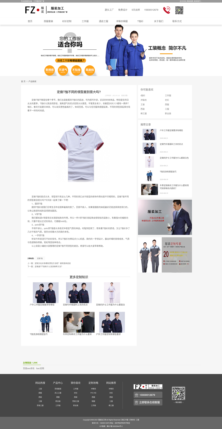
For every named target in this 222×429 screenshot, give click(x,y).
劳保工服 (40, 405)
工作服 (85, 21)
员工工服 (58, 393)
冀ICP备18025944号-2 (115, 426)
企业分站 (183, 1)
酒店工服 (103, 21)
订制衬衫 (132, 420)
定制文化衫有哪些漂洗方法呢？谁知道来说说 (53, 263)
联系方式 (177, 21)
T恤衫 (140, 21)
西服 (167, 104)
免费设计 (122, 9)
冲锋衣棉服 (122, 21)
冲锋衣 (144, 100)
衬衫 (167, 100)
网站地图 (190, 1)
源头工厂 (109, 9)
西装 (143, 109)
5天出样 (136, 9)
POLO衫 (93, 393)
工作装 (58, 405)
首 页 (23, 81)
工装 (143, 104)
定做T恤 (40, 258)
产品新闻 (32, 81)
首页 (30, 21)
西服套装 (48, 21)
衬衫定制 (66, 21)
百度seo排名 (29, 368)
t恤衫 (143, 95)
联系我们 (197, 1)
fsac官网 (40, 368)
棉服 (58, 397)
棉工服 (144, 113)
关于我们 (158, 21)
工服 (167, 109)
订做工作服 (124, 420)
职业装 (168, 113)
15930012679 (151, 9)
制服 (93, 401)
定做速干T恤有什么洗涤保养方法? (48, 266)
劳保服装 (58, 389)
